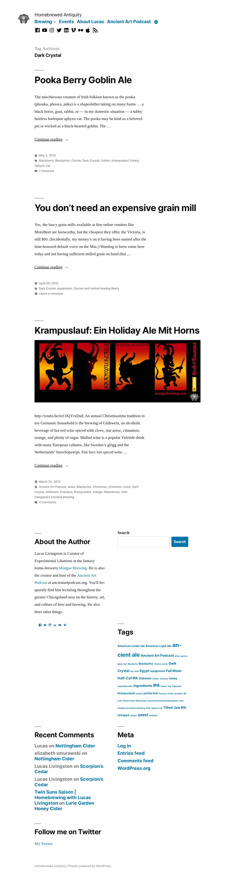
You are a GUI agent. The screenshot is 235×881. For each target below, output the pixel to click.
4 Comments (47, 502)
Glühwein (52, 492)
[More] (156, 22)
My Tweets (44, 843)
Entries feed (131, 753)
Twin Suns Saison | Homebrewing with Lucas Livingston (63, 797)
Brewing (43, 21)
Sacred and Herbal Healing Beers (96, 288)
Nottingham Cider (75, 746)
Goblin (105, 160)
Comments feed (135, 760)
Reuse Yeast (129, 701)
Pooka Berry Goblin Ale (83, 79)
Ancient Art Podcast (129, 21)
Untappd (123, 715)
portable (178, 693)
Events (66, 21)
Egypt (144, 671)
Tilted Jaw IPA (174, 707)
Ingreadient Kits (125, 686)
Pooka (134, 160)
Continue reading (51, 139)
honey (173, 678)
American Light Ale (158, 646)
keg (169, 686)
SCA (148, 708)
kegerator (176, 686)
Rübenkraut (112, 492)
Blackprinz (62, 160)
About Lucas (90, 21)
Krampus (66, 492)
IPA (156, 685)
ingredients (142, 686)
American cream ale (131, 646)
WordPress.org (134, 768)
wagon (133, 715)
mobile (139, 693)
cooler (165, 664)
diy (131, 671)
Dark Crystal (90, 160)
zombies (153, 715)
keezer (164, 686)
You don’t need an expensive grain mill (115, 207)
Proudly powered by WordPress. (89, 866)
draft (136, 671)
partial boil (150, 693)
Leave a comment (51, 293)
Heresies (164, 678)
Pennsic (163, 693)
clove (127, 487)
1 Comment (46, 171)
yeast (143, 714)
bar (125, 664)
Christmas (100, 487)
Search (123, 532)
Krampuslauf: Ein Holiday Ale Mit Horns (117, 330)
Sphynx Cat (42, 165)
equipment (64, 288)
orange (97, 492)
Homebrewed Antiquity (58, 14)
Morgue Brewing (73, 568)
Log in (124, 746)
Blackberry (46, 160)
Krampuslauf (120, 160)
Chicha (76, 160)
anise (71, 487)
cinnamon (115, 487)
